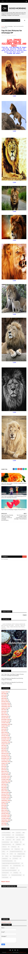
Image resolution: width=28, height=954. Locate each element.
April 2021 (3, 769)
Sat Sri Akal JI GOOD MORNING (9, 870)
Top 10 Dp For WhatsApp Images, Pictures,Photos (13, 509)
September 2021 (5, 761)
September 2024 (5, 706)
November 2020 (5, 777)
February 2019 (5, 812)
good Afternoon (19, 834)
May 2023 (3, 730)
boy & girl (4, 875)
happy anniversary (6, 844)
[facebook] (10, 950)
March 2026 (4, 700)
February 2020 (5, 792)
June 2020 (4, 786)
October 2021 (4, 760)
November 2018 (5, 816)
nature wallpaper (17, 856)
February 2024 (5, 716)
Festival (16, 842)
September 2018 (5, 820)
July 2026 (3, 693)
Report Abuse (5, 881)
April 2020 (4, 789)
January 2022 (4, 755)
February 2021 (5, 773)
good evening (5, 842)
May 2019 (3, 807)
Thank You (17, 849)
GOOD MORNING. (6, 834)
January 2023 (4, 735)
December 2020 (5, 776)
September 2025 (5, 704)
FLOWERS (15, 858)
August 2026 (4, 692)
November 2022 (5, 739)
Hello (3, 851)
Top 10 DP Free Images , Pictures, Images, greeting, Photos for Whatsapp (13, 484)
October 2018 (4, 818)
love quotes (5, 865)
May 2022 (3, 748)
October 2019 (4, 799)
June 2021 (3, 766)
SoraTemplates (9, 952)
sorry (3, 853)
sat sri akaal (5, 877)
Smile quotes (5, 872)
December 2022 (5, 737)
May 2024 (3, 713)
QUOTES (18, 832)
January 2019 (4, 813)
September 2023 (5, 724)
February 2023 (5, 734)
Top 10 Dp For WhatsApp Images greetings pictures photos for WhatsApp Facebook (13, 497)
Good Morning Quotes (7, 860)
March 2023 (4, 732)
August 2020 (4, 782)
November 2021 (5, 758)
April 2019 (3, 808)
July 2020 (3, 784)
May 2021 (3, 768)
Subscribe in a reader (6, 922)
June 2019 (4, 805)
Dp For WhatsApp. (9, 26)
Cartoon (4, 846)
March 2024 (4, 714)
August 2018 (4, 821)
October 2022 (5, 740)
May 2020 (3, 787)
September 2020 (5, 781)
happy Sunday (21, 853)
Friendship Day (17, 865)
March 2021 (4, 771)
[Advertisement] (14, 540)
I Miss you (14, 846)
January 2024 (4, 717)
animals (18, 839)
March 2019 (4, 810)
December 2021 (5, 756)
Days (7, 856)
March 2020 (4, 790)
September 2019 (5, 800)
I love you (8, 839)
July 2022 (3, 745)
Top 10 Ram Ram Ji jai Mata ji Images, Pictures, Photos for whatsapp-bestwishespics (12, 675)
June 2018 (4, 824)
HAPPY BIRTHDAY (10, 837)
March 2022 (4, 751)
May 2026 (3, 696)
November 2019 (5, 797)
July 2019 (3, 803)
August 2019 (4, 802)
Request (12, 867)
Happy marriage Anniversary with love (10, 863)
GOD (11, 853)
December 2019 (5, 795)
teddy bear (4, 858)
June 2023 (4, 729)
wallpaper (18, 844)
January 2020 (4, 794)
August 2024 (4, 708)
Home (2, 26)
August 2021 (4, 763)
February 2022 (5, 753)
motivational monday (16, 875)
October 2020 (5, 779)
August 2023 (4, 726)
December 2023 (5, 719)
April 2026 (4, 698)
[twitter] (26, 1)
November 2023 (5, 721)
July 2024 (3, 709)
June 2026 (4, 695)
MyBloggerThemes (22, 952)
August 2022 (4, 743)
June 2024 (4, 711)
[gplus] (17, 950)
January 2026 (4, 701)
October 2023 (5, 722)
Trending (16, 872)
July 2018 (3, 823)
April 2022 (4, 750)
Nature (3, 867)
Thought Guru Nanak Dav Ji (16, 851)
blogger (24, 556)
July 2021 (3, 765)
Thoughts (22, 837)
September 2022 (5, 742)
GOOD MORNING (6, 832)
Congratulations (5, 849)
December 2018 (5, 815)
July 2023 (3, 727)
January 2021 (4, 774)
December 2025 (5, 703)
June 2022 (4, 747)
